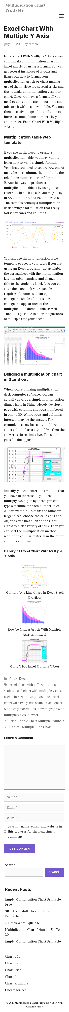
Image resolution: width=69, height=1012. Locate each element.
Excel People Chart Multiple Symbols (36, 721)
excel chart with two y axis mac (27, 697)
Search (10, 865)
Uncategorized (16, 990)
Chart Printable (16, 983)
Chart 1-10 (12, 956)
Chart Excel (18, 679)
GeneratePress (34, 1006)
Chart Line (13, 977)
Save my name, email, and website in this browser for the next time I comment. (35, 831)
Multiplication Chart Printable (25, 8)
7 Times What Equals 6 (22, 923)
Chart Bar (12, 963)
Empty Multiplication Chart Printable (33, 941)
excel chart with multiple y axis (38, 691)
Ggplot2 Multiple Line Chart (30, 727)
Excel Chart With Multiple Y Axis (29, 56)
